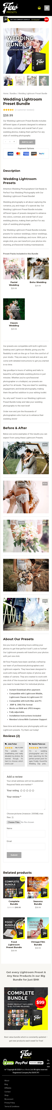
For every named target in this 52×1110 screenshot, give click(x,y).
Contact (7, 1092)
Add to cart (27, 142)
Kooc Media (25, 1070)
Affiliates (7, 1088)
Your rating (13, 790)
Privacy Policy (9, 1103)
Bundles (13, 93)
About (6, 1081)
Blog (6, 1084)
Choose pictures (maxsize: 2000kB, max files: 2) (25, 815)
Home (5, 93)
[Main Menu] (47, 8)
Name (9, 828)
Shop (6, 1095)
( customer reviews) (24, 110)
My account (8, 1099)
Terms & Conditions (11, 1106)
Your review (14, 796)
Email (9, 841)
